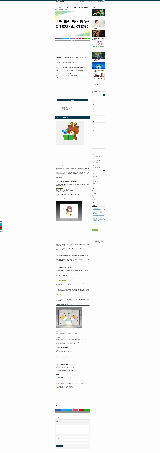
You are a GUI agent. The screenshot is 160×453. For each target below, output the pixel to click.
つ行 (93, 130)
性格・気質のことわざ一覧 (96, 160)
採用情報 (94, 183)
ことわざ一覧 (95, 178)
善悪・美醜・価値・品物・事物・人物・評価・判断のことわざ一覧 (98, 158)
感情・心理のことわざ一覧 (96, 162)
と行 (93, 133)
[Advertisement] (72, 48)
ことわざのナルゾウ (59, 1)
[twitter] (102, 0)
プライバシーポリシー (96, 181)
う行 (93, 104)
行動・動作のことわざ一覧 (96, 167)
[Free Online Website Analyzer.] (94, 199)
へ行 (93, 149)
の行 (93, 142)
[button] (58, 38)
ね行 (93, 140)
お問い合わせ (95, 176)
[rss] (103, 0)
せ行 (93, 123)
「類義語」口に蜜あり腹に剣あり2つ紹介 (66, 107)
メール (57, 438)
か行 (93, 109)
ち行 (93, 128)
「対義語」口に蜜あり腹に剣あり (65, 108)
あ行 (93, 100)
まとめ (62, 110)
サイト (57, 441)
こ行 (93, 116)
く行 (56, 9)
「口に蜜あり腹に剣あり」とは (64, 102)
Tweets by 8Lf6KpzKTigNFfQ (96, 190)
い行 (93, 102)
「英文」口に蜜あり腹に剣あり (65, 109)
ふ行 (93, 147)
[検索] (104, 0)
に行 (93, 137)
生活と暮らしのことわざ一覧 (97, 165)
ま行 (93, 152)
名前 (57, 435)
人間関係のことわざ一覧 (96, 156)
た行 (93, 126)
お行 (93, 107)
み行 (93, 154)
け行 (93, 114)
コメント (57, 424)
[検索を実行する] (104, 95)
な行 (93, 135)
